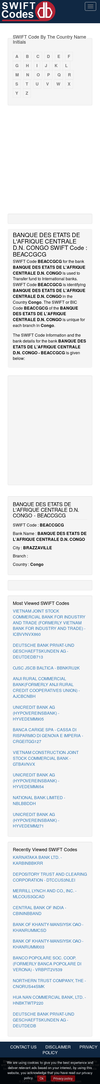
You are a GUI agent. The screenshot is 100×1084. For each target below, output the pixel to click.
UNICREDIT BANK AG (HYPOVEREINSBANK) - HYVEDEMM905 (36, 713)
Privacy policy (63, 1078)
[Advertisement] (50, 159)
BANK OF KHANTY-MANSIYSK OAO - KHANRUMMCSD (48, 927)
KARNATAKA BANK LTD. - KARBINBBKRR (37, 860)
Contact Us (23, 1047)
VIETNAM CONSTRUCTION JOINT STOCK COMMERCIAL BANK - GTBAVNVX (46, 758)
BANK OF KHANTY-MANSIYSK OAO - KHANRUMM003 (48, 944)
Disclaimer (58, 1047)
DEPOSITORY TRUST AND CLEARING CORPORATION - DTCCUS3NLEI (50, 877)
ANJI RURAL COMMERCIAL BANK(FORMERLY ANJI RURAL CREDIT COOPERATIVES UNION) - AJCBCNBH (46, 687)
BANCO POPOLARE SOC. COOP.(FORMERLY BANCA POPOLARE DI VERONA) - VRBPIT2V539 (47, 963)
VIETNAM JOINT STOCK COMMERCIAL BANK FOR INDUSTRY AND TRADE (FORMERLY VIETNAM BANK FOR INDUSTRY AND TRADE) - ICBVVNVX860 (49, 622)
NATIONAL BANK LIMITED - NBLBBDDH (39, 800)
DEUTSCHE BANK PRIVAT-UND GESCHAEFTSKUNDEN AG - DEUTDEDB (43, 1020)
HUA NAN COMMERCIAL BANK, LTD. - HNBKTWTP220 (49, 1000)
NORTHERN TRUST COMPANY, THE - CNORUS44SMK (49, 983)
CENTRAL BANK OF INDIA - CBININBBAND (39, 910)
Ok (42, 1078)
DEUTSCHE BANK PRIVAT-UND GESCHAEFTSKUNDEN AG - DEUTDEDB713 (43, 651)
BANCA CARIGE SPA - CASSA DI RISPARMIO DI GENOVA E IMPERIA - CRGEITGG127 (48, 735)
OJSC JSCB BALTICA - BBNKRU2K (46, 668)
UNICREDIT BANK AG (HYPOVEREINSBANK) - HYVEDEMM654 (36, 780)
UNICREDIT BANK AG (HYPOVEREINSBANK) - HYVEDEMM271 (36, 820)
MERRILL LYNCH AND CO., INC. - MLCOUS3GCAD (44, 893)
